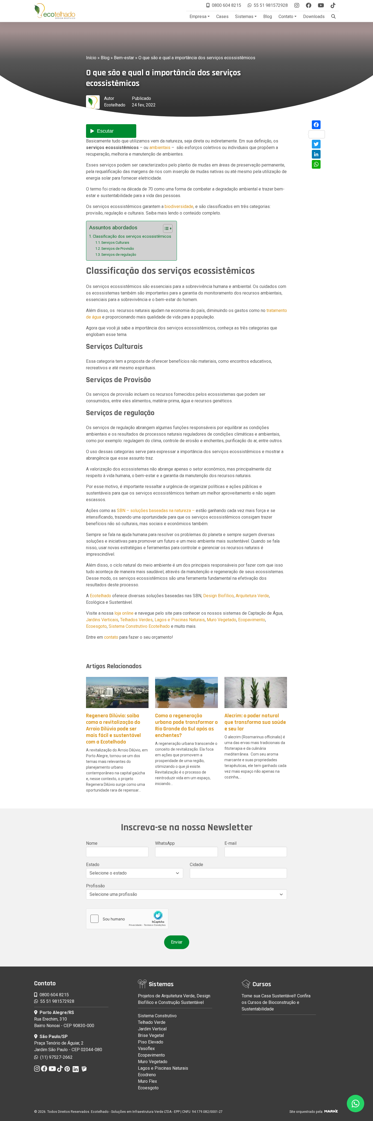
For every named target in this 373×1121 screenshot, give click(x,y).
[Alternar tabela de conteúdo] (165, 228)
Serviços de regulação (118, 254)
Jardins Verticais (102, 619)
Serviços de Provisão (117, 248)
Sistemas (244, 16)
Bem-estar (124, 57)
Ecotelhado (114, 105)
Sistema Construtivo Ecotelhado (139, 626)
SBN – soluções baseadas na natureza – (156, 510)
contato (111, 637)
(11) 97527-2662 (56, 1057)
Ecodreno (147, 1074)
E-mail (230, 843)
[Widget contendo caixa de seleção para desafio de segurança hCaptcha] (127, 918)
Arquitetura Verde (252, 595)
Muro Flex (147, 1081)
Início (91, 57)
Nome (91, 843)
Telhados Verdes (136, 619)
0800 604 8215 (226, 5)
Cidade (196, 864)
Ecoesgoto (96, 626)
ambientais (159, 147)
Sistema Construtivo (157, 1015)
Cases (222, 16)
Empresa (198, 16)
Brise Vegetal (151, 1035)
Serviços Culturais (115, 242)
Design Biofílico (218, 595)
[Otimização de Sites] (331, 1112)
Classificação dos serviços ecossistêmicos (132, 236)
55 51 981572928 (271, 5)
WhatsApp (165, 843)
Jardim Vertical (152, 1028)
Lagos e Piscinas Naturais (180, 619)
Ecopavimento (251, 619)
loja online (124, 613)
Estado (92, 864)
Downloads (314, 16)
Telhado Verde (151, 1022)
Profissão (95, 885)
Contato (286, 16)
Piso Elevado (150, 1042)
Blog (267, 16)
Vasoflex (146, 1048)
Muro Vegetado (221, 619)
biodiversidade (179, 206)
